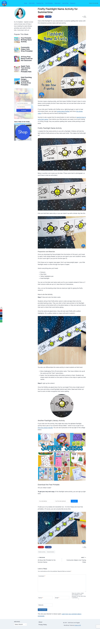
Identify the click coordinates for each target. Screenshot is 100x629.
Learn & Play (65, 3)
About (40, 622)
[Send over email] (1, 321)
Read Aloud (57, 3)
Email (57, 597)
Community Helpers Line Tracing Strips (76, 560)
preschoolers (50, 552)
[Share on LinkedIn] (1, 318)
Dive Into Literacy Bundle (45, 427)
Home (25, 3)
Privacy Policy (43, 624)
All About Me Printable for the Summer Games (46, 560)
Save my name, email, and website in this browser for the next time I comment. (79, 595)
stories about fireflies (63, 111)
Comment (41, 576)
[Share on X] (1, 316)
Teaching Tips (39, 3)
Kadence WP (78, 625)
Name (40, 597)
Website (40, 605)
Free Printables (49, 3)
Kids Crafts (32, 3)
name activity (41, 552)
